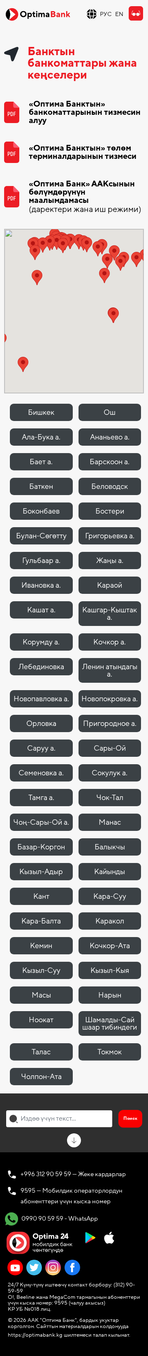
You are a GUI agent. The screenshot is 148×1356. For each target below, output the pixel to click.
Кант (41, 896)
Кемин (41, 946)
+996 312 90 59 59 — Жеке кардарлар (73, 1174)
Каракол (109, 921)
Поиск (130, 1118)
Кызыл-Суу (41, 970)
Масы (41, 995)
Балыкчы (110, 847)
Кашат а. (41, 610)
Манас (110, 822)
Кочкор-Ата (110, 946)
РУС (106, 14)
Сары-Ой (110, 748)
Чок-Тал (109, 797)
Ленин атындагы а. (109, 670)
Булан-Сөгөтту (41, 536)
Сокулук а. (109, 773)
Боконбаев (41, 511)
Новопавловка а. (41, 699)
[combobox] (59, 1118)
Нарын (109, 995)
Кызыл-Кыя (109, 970)
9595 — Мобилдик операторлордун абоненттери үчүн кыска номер (72, 1195)
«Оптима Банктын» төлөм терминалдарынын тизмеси (82, 152)
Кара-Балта (41, 921)
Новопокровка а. (109, 699)
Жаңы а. (109, 560)
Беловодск (109, 486)
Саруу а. (41, 748)
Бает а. (41, 462)
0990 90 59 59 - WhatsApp (59, 1218)
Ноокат (41, 1020)
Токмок (109, 1052)
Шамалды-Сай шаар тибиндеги (109, 1023)
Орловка (41, 723)
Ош (110, 412)
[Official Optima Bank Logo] (38, 14)
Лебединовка (41, 667)
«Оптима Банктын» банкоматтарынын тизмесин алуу (85, 112)
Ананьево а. (110, 437)
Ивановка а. (41, 585)
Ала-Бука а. (41, 437)
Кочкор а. (109, 642)
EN (119, 14)
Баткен (41, 486)
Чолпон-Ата (41, 1077)
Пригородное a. (109, 723)
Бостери (109, 511)
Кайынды (109, 872)
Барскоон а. (110, 462)
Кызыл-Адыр (41, 872)
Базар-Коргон (41, 847)
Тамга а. (41, 797)
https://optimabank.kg (35, 1335)
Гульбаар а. (41, 560)
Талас (41, 1052)
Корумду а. (41, 642)
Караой (109, 585)
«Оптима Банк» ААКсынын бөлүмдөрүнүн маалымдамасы (85, 197)
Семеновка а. (41, 773)
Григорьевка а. (109, 536)
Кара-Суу (109, 896)
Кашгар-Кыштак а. (109, 613)
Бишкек (41, 412)
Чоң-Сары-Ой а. (41, 822)
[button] (107, 261)
